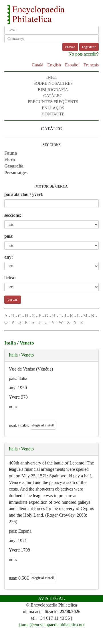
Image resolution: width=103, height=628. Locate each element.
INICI (51, 77)
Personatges (15, 172)
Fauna (10, 153)
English (54, 64)
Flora (9, 159)
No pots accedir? (83, 54)
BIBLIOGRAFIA (53, 89)
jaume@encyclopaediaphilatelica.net (51, 624)
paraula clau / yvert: (23, 194)
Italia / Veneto (21, 355)
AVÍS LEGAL (51, 598)
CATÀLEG (53, 95)
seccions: (12, 215)
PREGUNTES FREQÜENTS (53, 101)
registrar (89, 47)
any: (8, 257)
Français (91, 64)
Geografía (13, 166)
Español (72, 64)
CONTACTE (53, 114)
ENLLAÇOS (53, 108)
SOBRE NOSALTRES (53, 83)
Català (37, 64)
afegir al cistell (42, 425)
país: (8, 236)
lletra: (10, 277)
